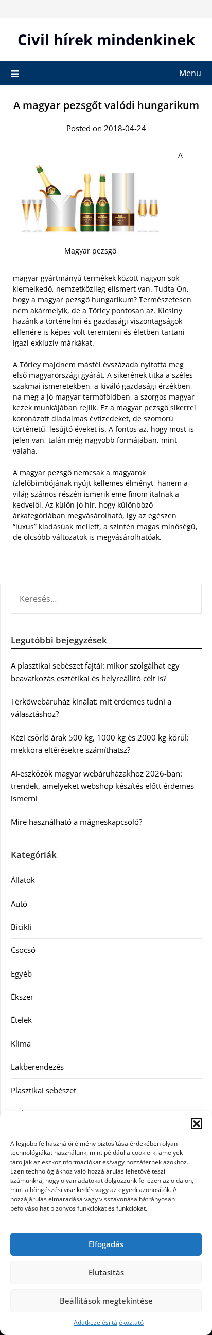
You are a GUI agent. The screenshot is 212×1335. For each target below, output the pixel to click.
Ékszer (22, 996)
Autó (19, 903)
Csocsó (23, 950)
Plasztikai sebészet (43, 1090)
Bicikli (21, 927)
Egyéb (21, 973)
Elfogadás (106, 1244)
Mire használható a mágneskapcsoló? (76, 822)
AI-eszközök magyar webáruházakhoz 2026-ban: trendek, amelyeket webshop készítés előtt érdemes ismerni (102, 786)
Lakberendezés (37, 1066)
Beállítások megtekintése (106, 1300)
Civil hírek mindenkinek (106, 39)
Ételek (21, 1020)
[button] (196, 1123)
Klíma (21, 1043)
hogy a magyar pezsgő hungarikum (73, 299)
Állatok (23, 880)
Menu (190, 73)
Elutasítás (106, 1272)
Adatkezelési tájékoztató (109, 1322)
